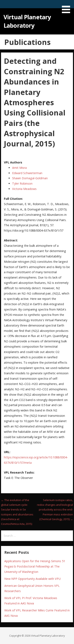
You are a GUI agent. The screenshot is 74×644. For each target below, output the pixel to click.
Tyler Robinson (22, 183)
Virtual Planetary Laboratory (27, 21)
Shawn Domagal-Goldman (30, 178)
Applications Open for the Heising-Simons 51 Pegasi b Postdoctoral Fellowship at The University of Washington (34, 566)
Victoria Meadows (24, 189)
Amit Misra (19, 168)
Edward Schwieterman (27, 173)
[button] (67, 7)
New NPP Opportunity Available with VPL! (32, 579)
